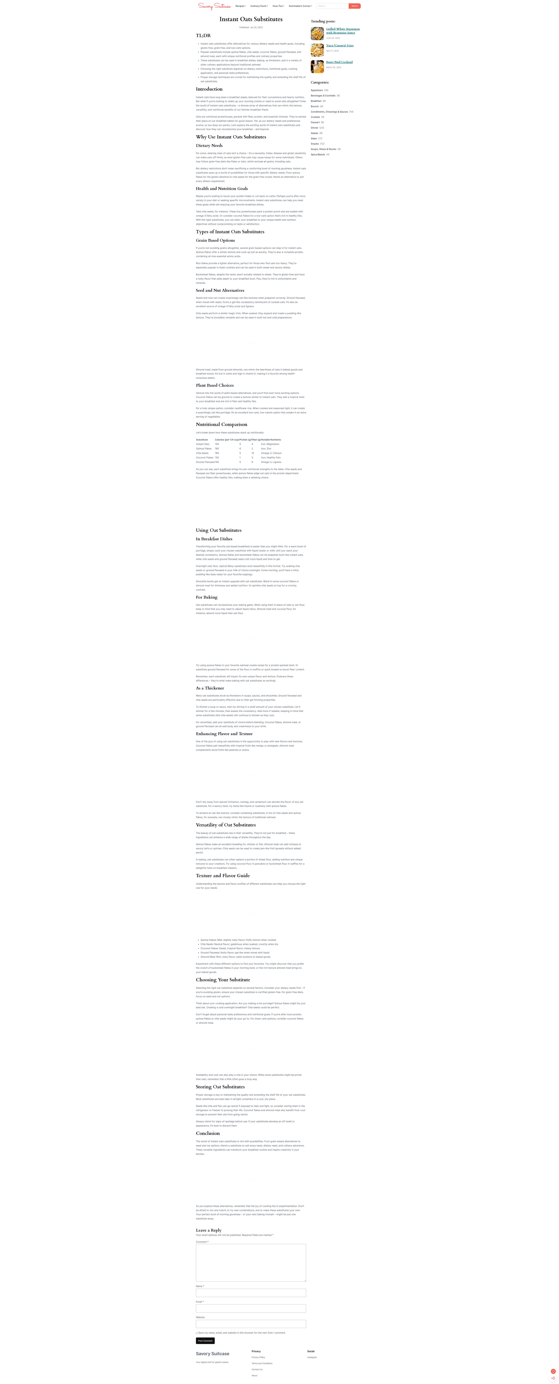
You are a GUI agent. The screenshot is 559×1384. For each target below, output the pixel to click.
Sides (316, 138)
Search (355, 6)
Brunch (317, 106)
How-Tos (278, 6)
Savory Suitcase (212, 1353)
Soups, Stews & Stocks (326, 149)
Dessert (317, 122)
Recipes (240, 6)
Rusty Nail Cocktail (339, 62)
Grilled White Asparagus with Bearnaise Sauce (343, 31)
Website (200, 1317)
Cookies (317, 116)
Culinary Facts (258, 6)
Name (200, 1286)
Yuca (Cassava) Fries (340, 45)
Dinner (317, 127)
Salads (317, 133)
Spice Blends (320, 154)
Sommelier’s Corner (299, 6)
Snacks (317, 143)
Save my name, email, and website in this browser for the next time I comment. (242, 1332)
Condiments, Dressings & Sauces (332, 111)
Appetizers (319, 90)
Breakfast (318, 100)
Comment (202, 1241)
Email (200, 1301)
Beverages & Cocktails (325, 95)
